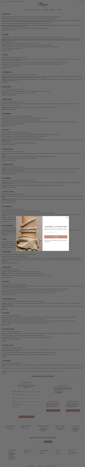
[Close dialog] (67, 218)
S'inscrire (56, 236)
